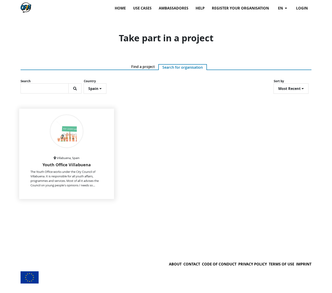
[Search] (75, 88)
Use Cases (142, 8)
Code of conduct (219, 264)
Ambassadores (173, 8)
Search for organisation (182, 67)
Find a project (143, 66)
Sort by (279, 81)
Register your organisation (240, 8)
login (302, 8)
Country (90, 81)
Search (26, 81)
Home (120, 8)
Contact (191, 264)
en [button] (281, 8)
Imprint (303, 264)
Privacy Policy (252, 264)
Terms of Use (281, 264)
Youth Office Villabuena (66, 165)
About (175, 264)
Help (200, 8)
